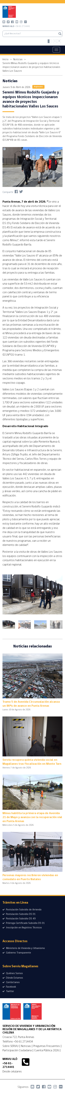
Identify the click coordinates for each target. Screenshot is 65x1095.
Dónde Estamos (14, 978)
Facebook (10, 987)
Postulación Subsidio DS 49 (20, 918)
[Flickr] (25, 22)
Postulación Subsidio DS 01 (20, 914)
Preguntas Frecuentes (46, 1046)
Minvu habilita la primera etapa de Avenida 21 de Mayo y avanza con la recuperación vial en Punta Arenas (32, 817)
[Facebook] (12, 22)
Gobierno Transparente (18, 952)
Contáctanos (12, 982)
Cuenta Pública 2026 (46, 1050)
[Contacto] (3, 22)
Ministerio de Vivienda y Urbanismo (25, 948)
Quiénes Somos (14, 973)
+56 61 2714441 (16, 26)
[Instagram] (21, 22)
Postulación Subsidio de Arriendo (23, 909)
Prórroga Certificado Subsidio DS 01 (25, 923)
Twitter (9, 991)
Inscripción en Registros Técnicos (23, 927)
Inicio (5, 59)
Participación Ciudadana (17, 1050)
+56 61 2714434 (23, 1041)
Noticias (17, 59)
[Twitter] (8, 22)
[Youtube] (17, 22)
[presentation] (10, 596)
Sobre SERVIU (10, 1046)
